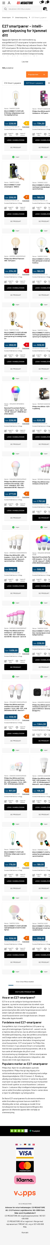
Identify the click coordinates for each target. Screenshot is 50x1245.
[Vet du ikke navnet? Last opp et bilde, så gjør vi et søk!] (45, 9)
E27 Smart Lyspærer (34, 83)
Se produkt (15, 147)
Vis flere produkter (25, 992)
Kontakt (25, 1232)
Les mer (25, 61)
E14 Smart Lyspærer (12, 83)
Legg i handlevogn (15, 140)
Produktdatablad (26, 127)
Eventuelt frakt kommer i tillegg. (13, 129)
